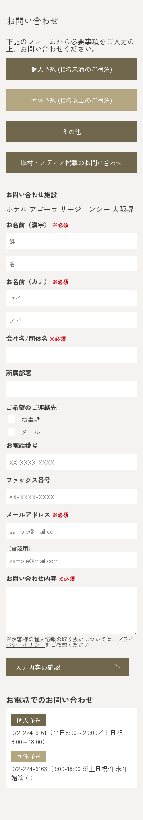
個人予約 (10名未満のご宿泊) (71, 69)
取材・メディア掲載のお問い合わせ (71, 162)
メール (30, 432)
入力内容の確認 (37, 667)
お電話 (30, 419)
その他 (71, 131)
